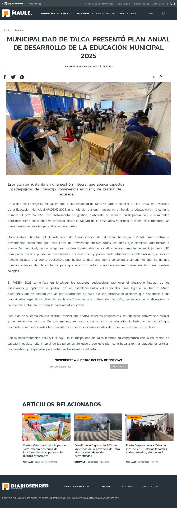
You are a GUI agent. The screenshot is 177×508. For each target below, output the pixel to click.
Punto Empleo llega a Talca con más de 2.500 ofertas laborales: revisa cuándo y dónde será (146, 448)
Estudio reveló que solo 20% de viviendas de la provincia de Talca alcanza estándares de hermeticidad (97, 450)
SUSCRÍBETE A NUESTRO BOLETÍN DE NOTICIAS (88, 360)
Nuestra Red (35, 4)
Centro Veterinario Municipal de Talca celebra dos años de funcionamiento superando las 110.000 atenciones (44, 450)
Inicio (7, 30)
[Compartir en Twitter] (13, 78)
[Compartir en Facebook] (4, 78)
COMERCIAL (105, 486)
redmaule (28, 461)
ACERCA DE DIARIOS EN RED (77, 486)
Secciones (83, 13)
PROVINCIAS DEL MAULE (54, 13)
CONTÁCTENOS (126, 486)
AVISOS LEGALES (105, 13)
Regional (19, 30)
